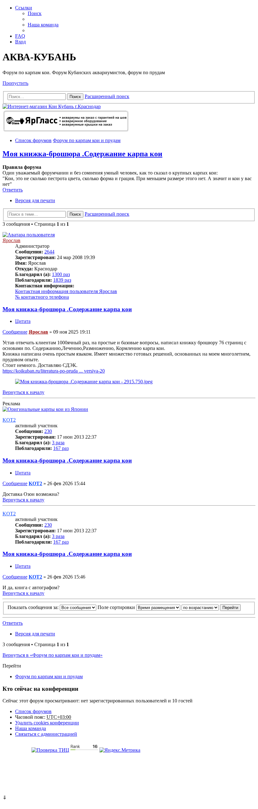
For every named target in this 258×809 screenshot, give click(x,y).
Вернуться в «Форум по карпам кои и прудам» (53, 655)
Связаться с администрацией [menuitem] (46, 734)
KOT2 (9, 420)
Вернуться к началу (23, 392)
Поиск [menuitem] (35, 13)
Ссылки (23, 7)
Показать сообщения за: (34, 607)
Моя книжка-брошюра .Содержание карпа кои (82, 154)
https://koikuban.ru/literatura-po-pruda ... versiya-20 (54, 371)
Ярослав (11, 240)
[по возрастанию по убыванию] (200, 607)
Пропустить (15, 83)
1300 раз (61, 274)
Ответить (13, 189)
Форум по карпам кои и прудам (49, 676)
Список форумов (33, 711)
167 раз (61, 448)
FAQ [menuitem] (20, 36)
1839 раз (62, 280)
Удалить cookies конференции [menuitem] (47, 722)
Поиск (75, 96)
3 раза (58, 442)
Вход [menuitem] (20, 41)
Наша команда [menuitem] (43, 24)
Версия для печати (35, 200)
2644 (49, 251)
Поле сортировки (117, 607)
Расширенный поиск (107, 96)
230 (48, 431)
